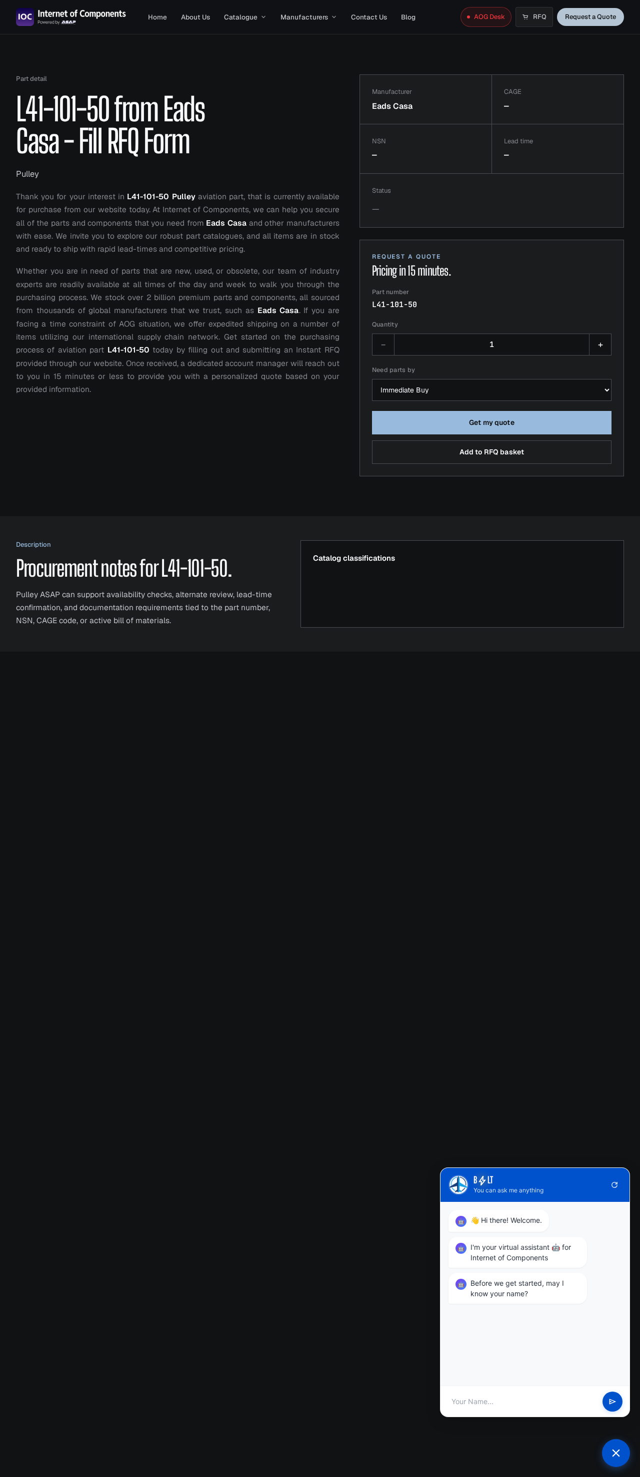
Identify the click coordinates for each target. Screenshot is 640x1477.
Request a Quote (590, 16)
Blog (408, 16)
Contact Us (369, 16)
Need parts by (393, 370)
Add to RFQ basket (492, 451)
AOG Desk (489, 16)
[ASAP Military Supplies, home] (71, 17)
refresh (615, 1185)
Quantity (385, 324)
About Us (195, 16)
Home (157, 16)
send (612, 1401)
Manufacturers (304, 16)
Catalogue (241, 16)
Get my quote (491, 422)
